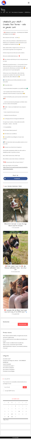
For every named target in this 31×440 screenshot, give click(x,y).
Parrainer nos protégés (8, 371)
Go (25, 387)
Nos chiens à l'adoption (8, 369)
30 (11, 416)
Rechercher (6, 322)
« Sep (4, 419)
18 (19, 411)
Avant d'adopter (7, 364)
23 (11, 414)
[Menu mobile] (28, 2)
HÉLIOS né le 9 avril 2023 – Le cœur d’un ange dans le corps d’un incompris (15, 225)
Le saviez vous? (7, 359)
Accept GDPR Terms (10, 390)
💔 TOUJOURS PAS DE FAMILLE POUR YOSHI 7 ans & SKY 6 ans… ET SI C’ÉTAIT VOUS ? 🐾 (15, 311)
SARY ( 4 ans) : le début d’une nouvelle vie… (13, 343)
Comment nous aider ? (8, 366)
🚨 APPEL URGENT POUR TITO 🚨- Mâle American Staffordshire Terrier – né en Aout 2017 (15, 268)
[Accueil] (1, 12)
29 (8, 416)
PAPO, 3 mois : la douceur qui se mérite (12, 344)
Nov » (7, 419)
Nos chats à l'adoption (8, 367)
